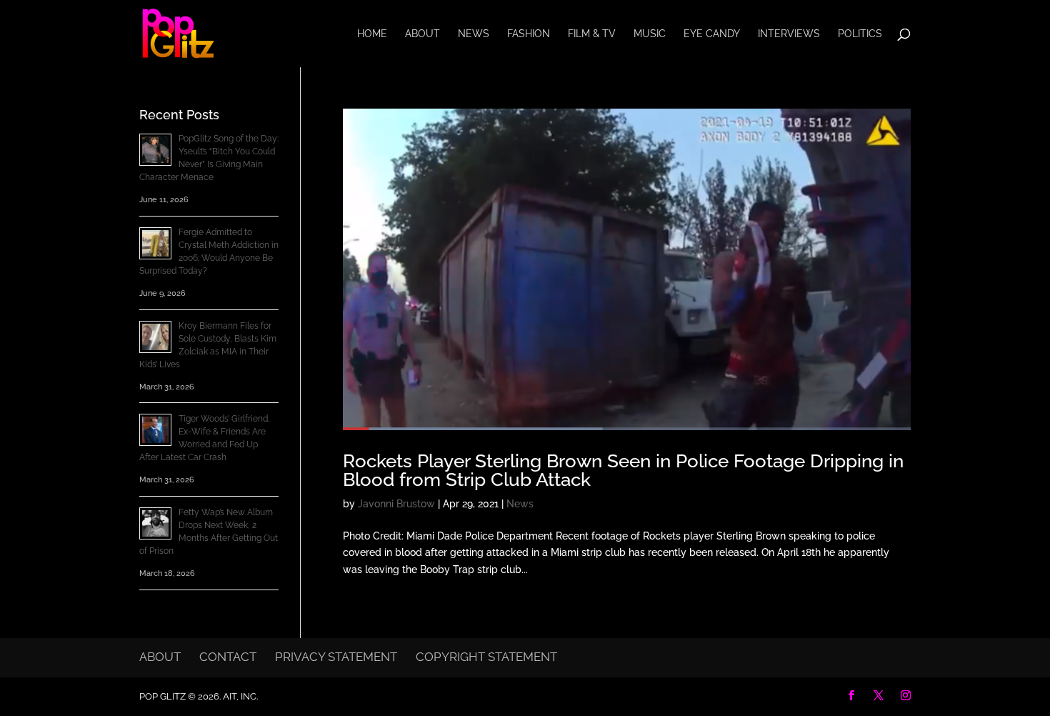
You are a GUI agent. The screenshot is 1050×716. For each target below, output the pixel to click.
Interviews (789, 34)
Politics (860, 34)
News (473, 34)
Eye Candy (712, 34)
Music (650, 34)
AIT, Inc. (239, 696)
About (422, 34)
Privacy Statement (336, 657)
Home (372, 34)
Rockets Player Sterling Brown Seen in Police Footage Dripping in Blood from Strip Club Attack (623, 470)
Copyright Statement (486, 657)
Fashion (528, 34)
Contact (227, 657)
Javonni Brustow (396, 503)
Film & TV (592, 34)
